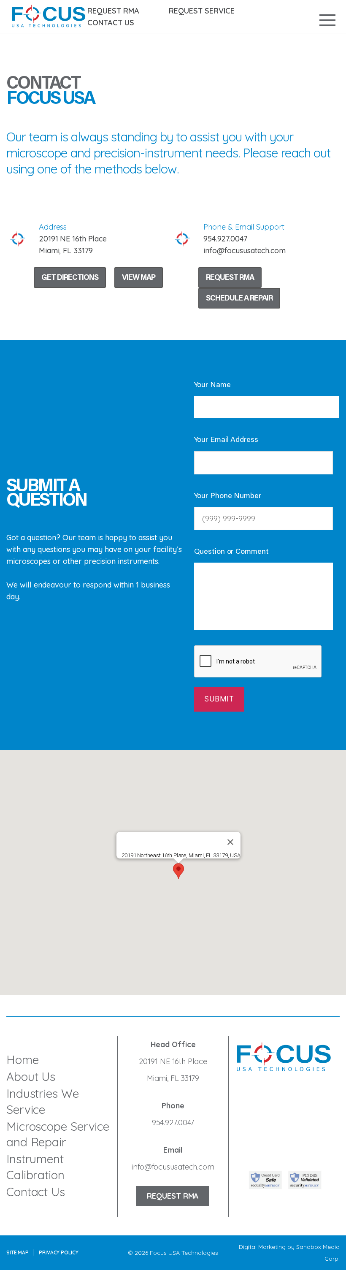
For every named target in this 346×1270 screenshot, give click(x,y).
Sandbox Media (318, 1247)
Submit (219, 699)
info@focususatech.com (173, 1167)
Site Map (17, 1252)
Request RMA (113, 11)
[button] (178, 871)
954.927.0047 (173, 1122)
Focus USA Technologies (184, 1252)
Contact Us (110, 23)
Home (22, 1059)
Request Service (202, 11)
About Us (30, 1076)
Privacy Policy (58, 1252)
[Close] (230, 842)
